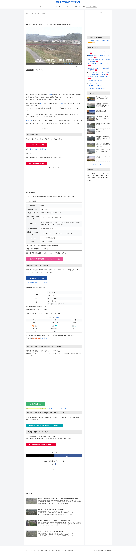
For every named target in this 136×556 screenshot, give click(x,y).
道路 (61, 103)
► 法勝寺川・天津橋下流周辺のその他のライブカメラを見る (44, 259)
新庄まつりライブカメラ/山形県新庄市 (98, 40)
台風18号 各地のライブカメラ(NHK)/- (98, 76)
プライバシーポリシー (50, 550)
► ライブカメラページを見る (36, 145)
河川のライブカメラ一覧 (95, 81)
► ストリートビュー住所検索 (57, 408)
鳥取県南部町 (29, 69)
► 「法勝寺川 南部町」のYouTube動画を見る (40, 444)
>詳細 (57, 317)
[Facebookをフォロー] (55, 464)
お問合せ (58, 550)
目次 (43, 128)
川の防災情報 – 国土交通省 (37, 149)
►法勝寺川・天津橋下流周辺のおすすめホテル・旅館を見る (44, 425)
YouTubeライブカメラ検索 (95, 85)
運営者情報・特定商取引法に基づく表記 (34, 550)
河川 (36, 69)
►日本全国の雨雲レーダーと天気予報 (36, 282)
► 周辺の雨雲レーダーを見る (36, 278)
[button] (96, 6)
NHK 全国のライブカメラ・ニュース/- (98, 64)
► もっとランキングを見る (94, 165)
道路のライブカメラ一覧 (95, 83)
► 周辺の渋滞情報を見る (35, 404)
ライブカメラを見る (68, 63)
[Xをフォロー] (52, 464)
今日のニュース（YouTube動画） (97, 88)
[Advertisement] (54, 18)
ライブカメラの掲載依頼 (67, 550)
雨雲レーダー (29, 121)
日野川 (50, 94)
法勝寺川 (40, 69)
